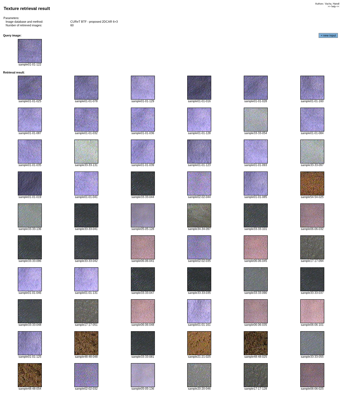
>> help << (333, 6)
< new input (328, 35)
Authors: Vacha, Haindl (327, 3)
